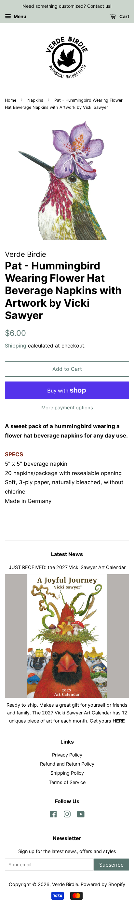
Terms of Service (67, 782)
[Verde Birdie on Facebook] (53, 815)
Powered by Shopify (103, 884)
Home (10, 100)
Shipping (15, 345)
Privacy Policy (67, 754)
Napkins (35, 100)
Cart (123, 16)
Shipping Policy (67, 773)
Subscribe (111, 864)
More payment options (67, 407)
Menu (19, 16)
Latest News (67, 554)
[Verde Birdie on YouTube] (81, 815)
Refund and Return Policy (67, 764)
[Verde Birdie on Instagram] (67, 815)
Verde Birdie (65, 884)
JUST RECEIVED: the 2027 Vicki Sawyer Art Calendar (67, 567)
